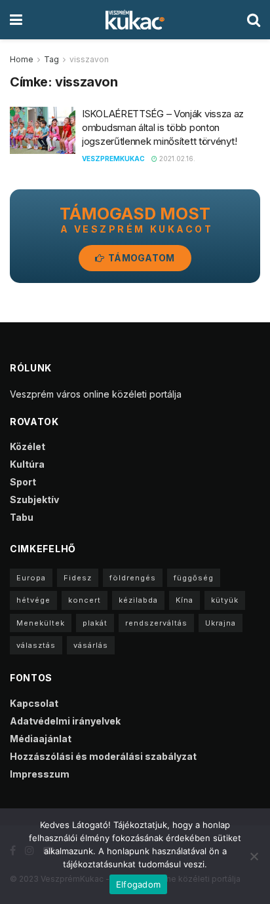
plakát (95, 623)
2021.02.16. (176, 158)
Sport (23, 481)
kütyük (225, 600)
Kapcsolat (34, 703)
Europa (31, 577)
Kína (184, 600)
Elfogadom (138, 884)
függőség (194, 577)
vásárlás (90, 645)
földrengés (132, 577)
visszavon (89, 59)
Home (21, 59)
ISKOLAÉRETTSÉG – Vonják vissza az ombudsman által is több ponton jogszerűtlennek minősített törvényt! (163, 127)
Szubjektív (34, 499)
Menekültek (40, 623)
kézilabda (138, 600)
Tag (51, 59)
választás (36, 645)
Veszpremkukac (113, 158)
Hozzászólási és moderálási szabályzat (103, 756)
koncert (84, 600)
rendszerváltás (156, 623)
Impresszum (39, 774)
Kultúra (27, 464)
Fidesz (78, 577)
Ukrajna (220, 623)
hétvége (33, 600)
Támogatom (140, 257)
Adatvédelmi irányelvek (65, 720)
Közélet (27, 446)
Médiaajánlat (40, 738)
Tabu (21, 517)
